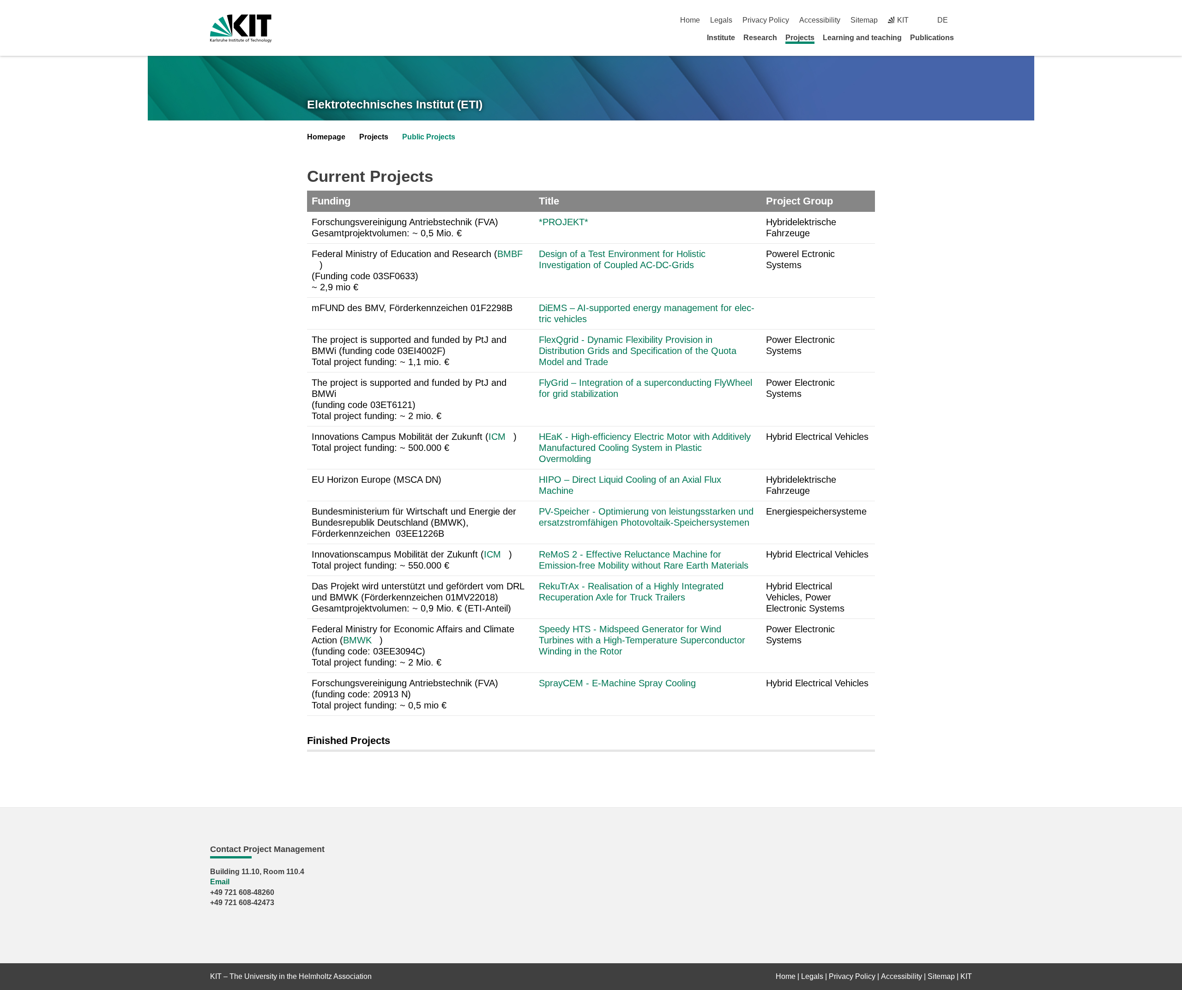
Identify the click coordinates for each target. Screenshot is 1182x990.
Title (549, 201)
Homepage (326, 137)
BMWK (357, 640)
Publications (932, 38)
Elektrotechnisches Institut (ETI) (394, 104)
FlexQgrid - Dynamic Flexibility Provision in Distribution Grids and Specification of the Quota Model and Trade (637, 351)
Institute (721, 38)
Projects (799, 38)
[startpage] (968, 37)
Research (760, 38)
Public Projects (428, 137)
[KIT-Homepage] (240, 28)
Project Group (799, 201)
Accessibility (819, 20)
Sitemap (864, 20)
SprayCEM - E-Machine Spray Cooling (619, 683)
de (942, 20)
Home (690, 20)
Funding (331, 201)
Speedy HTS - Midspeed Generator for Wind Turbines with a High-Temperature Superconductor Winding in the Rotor (642, 640)
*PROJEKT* (563, 222)
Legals (721, 20)
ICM (497, 437)
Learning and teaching (862, 38)
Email (219, 882)
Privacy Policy (765, 20)
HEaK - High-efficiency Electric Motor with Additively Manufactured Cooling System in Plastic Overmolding (645, 448)
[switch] (968, 20)
